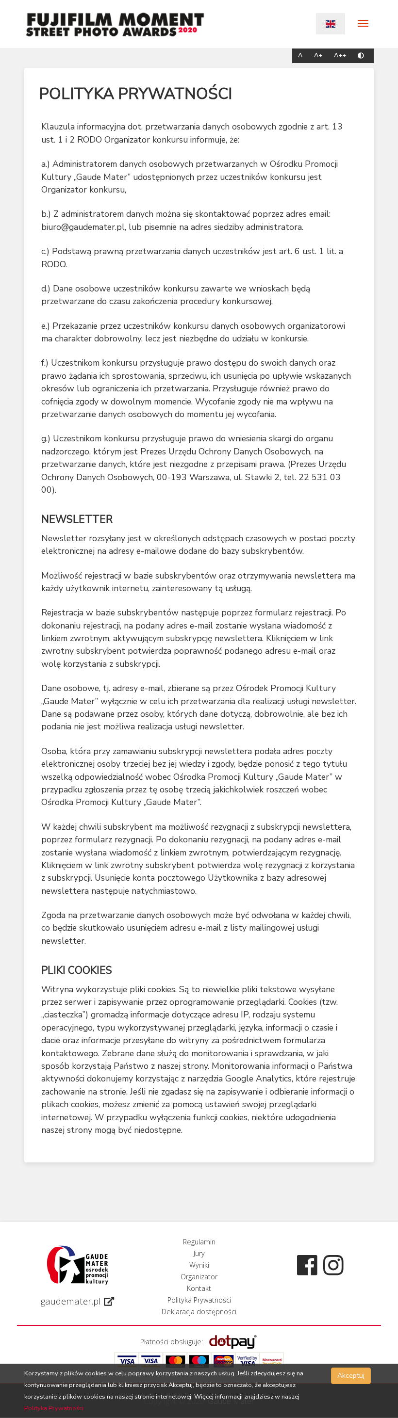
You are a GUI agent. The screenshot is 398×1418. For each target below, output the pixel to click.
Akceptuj (351, 1375)
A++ (341, 55)
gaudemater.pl (72, 1301)
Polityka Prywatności (53, 1408)
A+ (319, 55)
